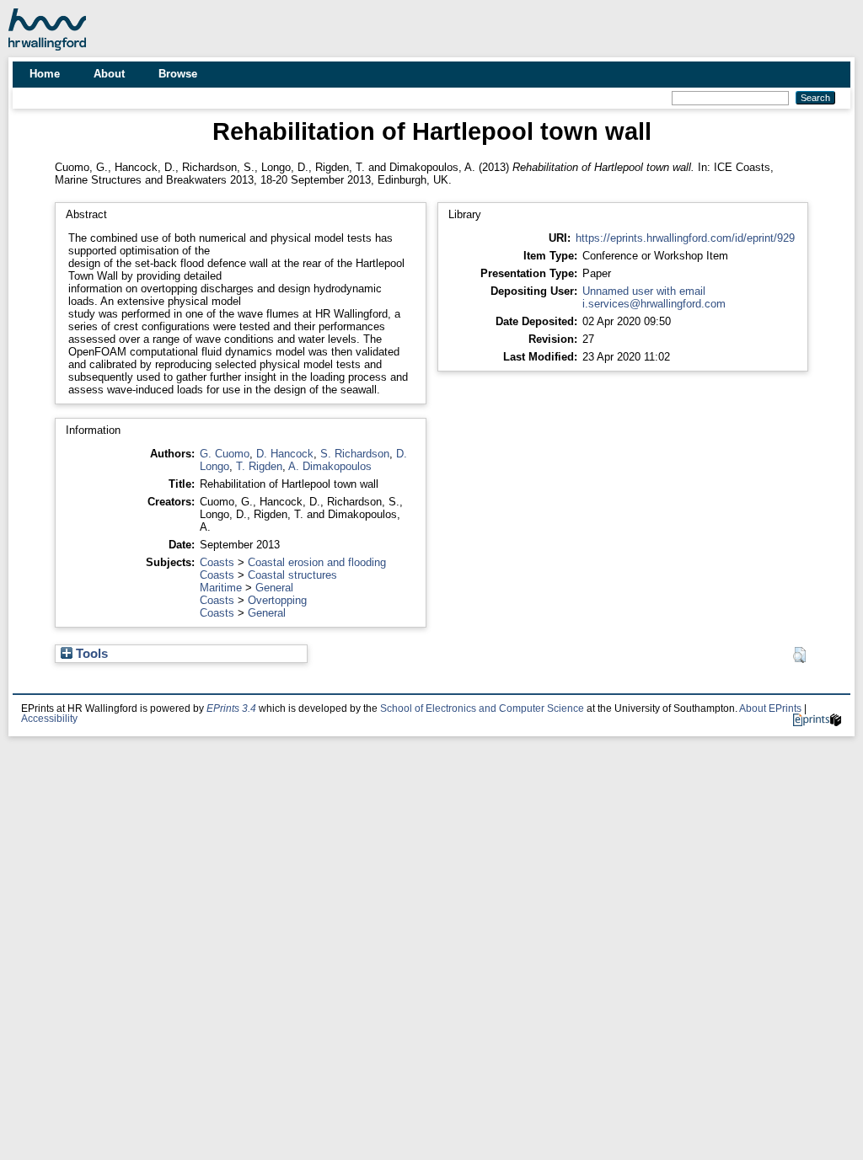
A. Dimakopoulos (330, 466)
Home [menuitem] (44, 73)
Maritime (221, 587)
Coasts (217, 562)
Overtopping (277, 600)
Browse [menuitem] (177, 73)
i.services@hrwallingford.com (654, 303)
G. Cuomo (224, 453)
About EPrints (770, 708)
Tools (90, 653)
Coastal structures (292, 575)
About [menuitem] (109, 73)
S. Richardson (354, 453)
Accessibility (49, 719)
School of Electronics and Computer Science (482, 708)
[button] (799, 655)
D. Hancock (285, 453)
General (274, 587)
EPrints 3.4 (231, 708)
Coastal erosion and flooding (317, 562)
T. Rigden (259, 466)
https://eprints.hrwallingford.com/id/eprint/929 (685, 238)
